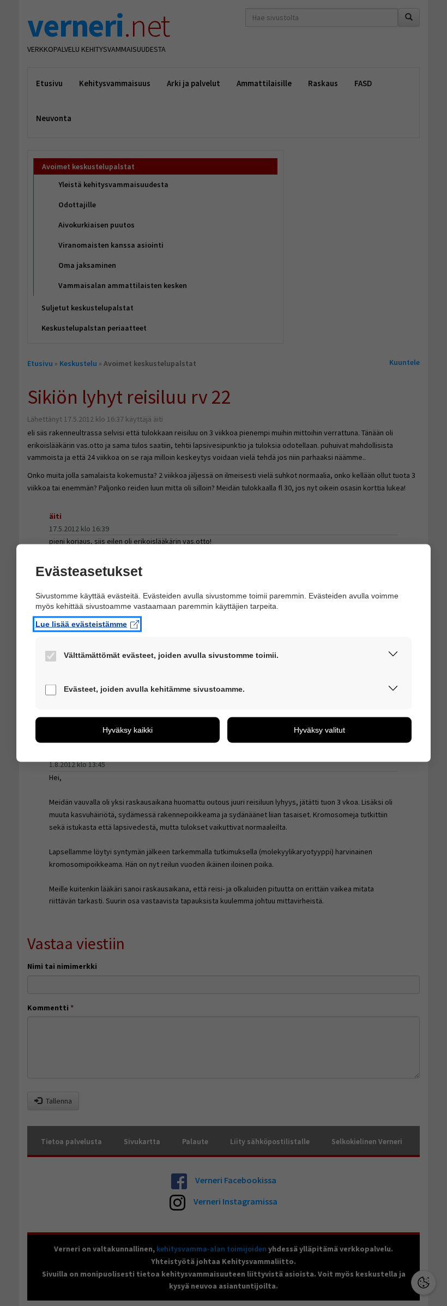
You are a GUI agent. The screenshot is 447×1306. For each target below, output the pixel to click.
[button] (393, 656)
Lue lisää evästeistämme (81, 624)
